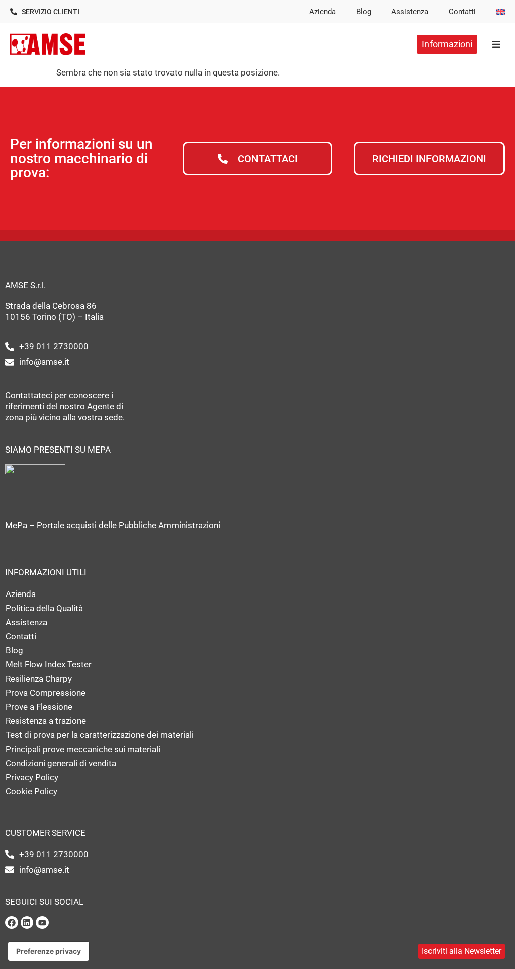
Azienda (322, 11)
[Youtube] (42, 922)
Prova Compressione (45, 693)
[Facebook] (11, 922)
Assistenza (409, 11)
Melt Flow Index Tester (49, 664)
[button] (496, 44)
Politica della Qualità (44, 608)
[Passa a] (500, 11)
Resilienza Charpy (39, 679)
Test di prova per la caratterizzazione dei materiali (100, 735)
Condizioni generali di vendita (61, 763)
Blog (363, 11)
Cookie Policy (31, 791)
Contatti (462, 11)
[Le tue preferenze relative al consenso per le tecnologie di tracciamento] (48, 951)
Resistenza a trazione (46, 721)
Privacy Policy (32, 777)
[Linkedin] (27, 922)
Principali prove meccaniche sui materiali (83, 749)
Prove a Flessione (39, 707)
